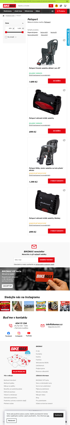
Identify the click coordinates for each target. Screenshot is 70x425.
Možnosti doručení (10, 380)
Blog (37, 398)
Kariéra (38, 357)
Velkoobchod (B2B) (42, 363)
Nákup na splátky (9, 386)
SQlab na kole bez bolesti (44, 404)
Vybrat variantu (56, 181)
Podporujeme (40, 369)
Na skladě (12, 37)
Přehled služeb (9, 404)
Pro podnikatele (41, 401)
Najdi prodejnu (19, 372)
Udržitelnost (40, 366)
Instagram (18, 336)
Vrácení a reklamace (10, 395)
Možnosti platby (9, 383)
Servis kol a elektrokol (43, 386)
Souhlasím (58, 415)
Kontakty (39, 354)
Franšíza (38, 360)
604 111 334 (21, 323)
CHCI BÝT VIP (7, 286)
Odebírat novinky (46, 260)
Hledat (51, 5)
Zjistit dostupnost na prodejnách (39, 75)
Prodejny (62, 11)
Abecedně (44, 35)
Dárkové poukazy (9, 392)
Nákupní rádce (40, 395)
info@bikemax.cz (54, 324)
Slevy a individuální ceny (44, 383)
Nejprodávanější (33, 35)
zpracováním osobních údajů (45, 264)
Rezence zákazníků (42, 371)
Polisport (47, 22)
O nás (38, 351)
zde (48, 416)
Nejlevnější (44, 32)
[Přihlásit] (56, 6)
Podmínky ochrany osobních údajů (15, 401)
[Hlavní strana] (4, 15)
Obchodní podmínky (10, 398)
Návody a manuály (42, 392)
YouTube (29, 336)
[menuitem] (8, 11)
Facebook (8, 336)
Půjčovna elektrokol (42, 389)
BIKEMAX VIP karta (42, 380)
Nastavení (11, 421)
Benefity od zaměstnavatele (13, 389)
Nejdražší (54, 32)
